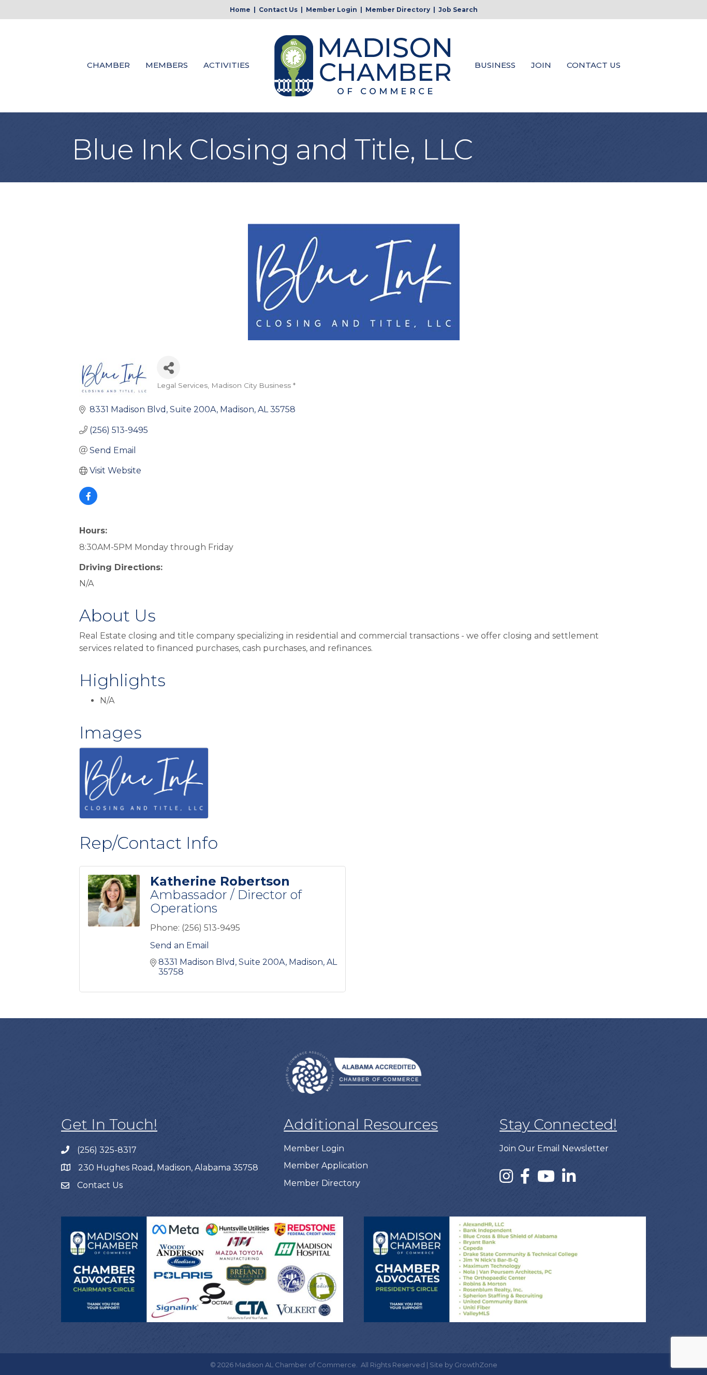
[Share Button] (168, 367)
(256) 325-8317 (107, 1150)
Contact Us (278, 9)
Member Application (326, 1165)
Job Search (458, 9)
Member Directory (397, 9)
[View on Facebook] (88, 502)
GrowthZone (475, 1364)
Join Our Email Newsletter (554, 1148)
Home (240, 9)
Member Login (331, 9)
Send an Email (179, 945)
